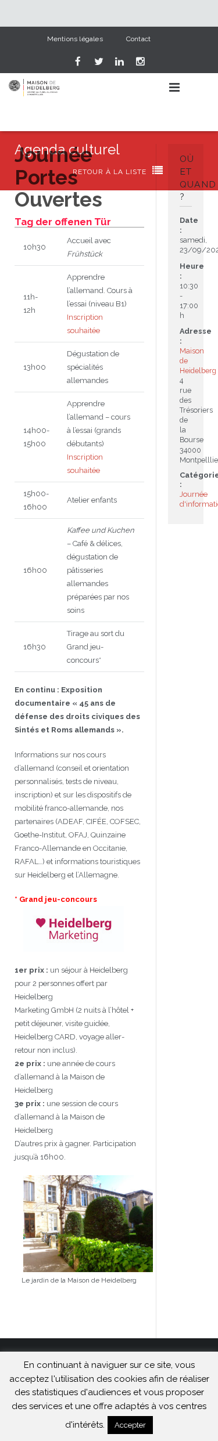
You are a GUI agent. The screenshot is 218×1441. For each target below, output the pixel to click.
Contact (138, 39)
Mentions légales (75, 39)
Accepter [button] (130, 1425)
